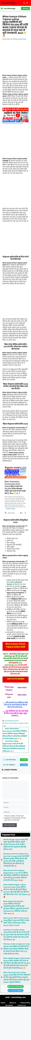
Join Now (25, 8)
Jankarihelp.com (18, 997)
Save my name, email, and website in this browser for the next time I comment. (15, 818)
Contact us (22, 1005)
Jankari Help (8, 2)
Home (3, 1003)
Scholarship (9, 721)
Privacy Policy (25, 1003)
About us (13, 1003)
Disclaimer (9, 1005)
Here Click (22, 687)
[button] (24, 3)
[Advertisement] (15, 58)
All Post (16, 721)
